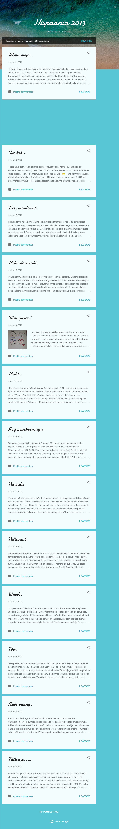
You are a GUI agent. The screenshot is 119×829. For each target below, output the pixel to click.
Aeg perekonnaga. (26, 429)
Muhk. (15, 373)
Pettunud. (18, 539)
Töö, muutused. (23, 207)
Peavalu (16, 484)
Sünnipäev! (19, 317)
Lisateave (84, 91)
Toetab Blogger (61, 821)
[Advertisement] (107, 80)
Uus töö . (16, 152)
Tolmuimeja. (20, 54)
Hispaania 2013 (59, 22)
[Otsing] (115, 7)
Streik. (15, 594)
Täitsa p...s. (20, 759)
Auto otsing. (20, 704)
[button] (88, 53)
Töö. (12, 649)
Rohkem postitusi (49, 812)
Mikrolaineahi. (23, 262)
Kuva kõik (86, 41)
